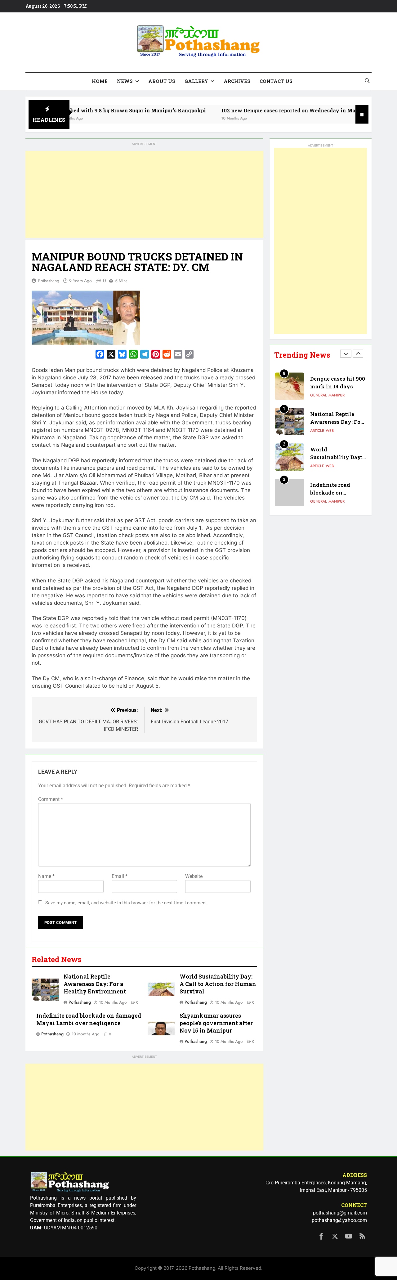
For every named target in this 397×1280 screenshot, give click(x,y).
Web (330, 429)
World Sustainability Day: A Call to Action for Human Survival (218, 984)
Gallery (196, 81)
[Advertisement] (144, 194)
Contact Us (276, 81)
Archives (237, 81)
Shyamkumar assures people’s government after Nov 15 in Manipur (216, 1023)
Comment (50, 799)
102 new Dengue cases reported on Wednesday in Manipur (268, 110)
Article (317, 429)
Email (119, 876)
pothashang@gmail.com (340, 1213)
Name (46, 876)
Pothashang (48, 281)
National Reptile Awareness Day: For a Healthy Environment (95, 984)
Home (100, 81)
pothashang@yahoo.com (339, 1220)
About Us (161, 81)
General (318, 393)
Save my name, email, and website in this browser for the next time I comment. (126, 903)
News (125, 81)
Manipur (336, 393)
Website (194, 876)
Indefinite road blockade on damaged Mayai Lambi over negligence (88, 1019)
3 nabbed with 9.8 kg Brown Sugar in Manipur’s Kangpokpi (104, 110)
